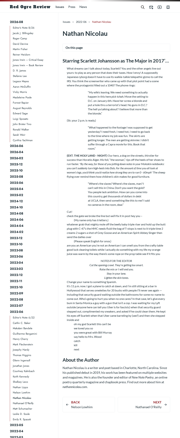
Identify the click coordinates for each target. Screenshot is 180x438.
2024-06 (16, 219)
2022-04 (16, 431)
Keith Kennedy (21, 376)
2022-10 (16, 287)
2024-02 (16, 232)
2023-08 (16, 250)
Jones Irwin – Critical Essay (28, 60)
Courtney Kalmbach (24, 371)
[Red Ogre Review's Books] (166, 6)
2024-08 (16, 213)
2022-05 (16, 425)
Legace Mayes (21, 81)
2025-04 (16, 189)
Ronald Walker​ (21, 129)
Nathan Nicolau (22, 398)
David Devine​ (20, 44)
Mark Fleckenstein (23, 344)
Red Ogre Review (30, 6)
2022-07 (16, 305)
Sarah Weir (19, 135)
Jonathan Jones (21, 366)
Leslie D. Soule (21, 414)
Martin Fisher (20, 49)
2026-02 (16, 158)
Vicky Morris (20, 92)
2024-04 (17, 225)
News (83, 7)
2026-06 (16, 146)
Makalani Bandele (22, 328)
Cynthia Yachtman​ (23, 140)
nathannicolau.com (75, 387)
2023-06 (16, 256)
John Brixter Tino (22, 124)
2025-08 (16, 176)
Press (71, 7)
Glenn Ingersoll (21, 360)
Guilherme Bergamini (25, 334)
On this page (74, 48)
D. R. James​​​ (19, 71)
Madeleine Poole (22, 97)
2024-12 (16, 201)
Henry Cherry (20, 339)
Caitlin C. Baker (21, 323)
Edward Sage (20, 113)
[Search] (143, 6)
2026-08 (16, 22)
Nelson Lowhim (21, 392)
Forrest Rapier (21, 103)
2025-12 (16, 164)
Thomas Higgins (22, 355)
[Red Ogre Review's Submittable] (149, 6)
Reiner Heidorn (21, 55)
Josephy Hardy (21, 350)
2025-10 (16, 170)
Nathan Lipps (20, 387)
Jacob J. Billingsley (23, 33)
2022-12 (16, 275)
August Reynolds (22, 108)
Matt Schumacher (22, 409)
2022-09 (16, 293)
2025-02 (16, 195)
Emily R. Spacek (22, 419)
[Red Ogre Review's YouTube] (157, 6)
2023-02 (16, 268)
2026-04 (16, 152)
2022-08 (16, 299)
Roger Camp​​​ (20, 38)
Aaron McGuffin (22, 87)
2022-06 (16, 311)
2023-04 (16, 262)
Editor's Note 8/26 (23, 28)
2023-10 (16, 244)
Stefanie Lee (20, 76)
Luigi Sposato (20, 119)
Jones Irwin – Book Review (28, 65)
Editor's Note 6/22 (24, 318)
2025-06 (16, 182)
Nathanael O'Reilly (23, 403)
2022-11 (16, 281)
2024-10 (16, 207)
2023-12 (16, 238)
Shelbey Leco (20, 382)
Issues (60, 7)
